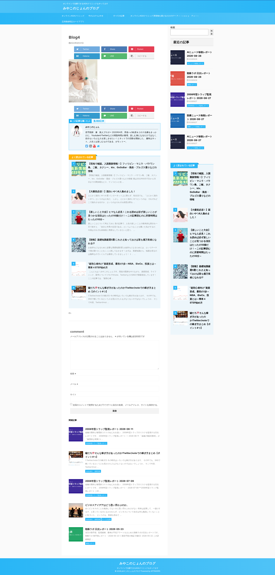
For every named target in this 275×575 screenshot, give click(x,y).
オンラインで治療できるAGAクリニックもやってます (137, 568)
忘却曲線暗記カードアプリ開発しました (73, 22)
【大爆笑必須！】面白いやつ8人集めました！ (111, 191)
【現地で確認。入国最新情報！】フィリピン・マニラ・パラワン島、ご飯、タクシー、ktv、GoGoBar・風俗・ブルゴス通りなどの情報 (122, 167)
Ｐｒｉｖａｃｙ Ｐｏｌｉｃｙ (187, 17)
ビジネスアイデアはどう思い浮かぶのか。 (107, 505)
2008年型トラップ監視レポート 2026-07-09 (109, 481)
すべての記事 (118, 16)
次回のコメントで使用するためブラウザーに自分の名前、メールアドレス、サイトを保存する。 (116, 405)
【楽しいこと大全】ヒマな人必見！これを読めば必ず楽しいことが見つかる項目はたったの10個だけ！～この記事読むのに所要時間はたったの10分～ (122, 215)
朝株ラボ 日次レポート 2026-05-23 (104, 529)
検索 (172, 27)
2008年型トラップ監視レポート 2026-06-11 (109, 429)
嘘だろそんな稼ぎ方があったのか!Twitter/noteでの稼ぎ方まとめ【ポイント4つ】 (200, 320)
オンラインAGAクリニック (73, 16)
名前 (73, 373)
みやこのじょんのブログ (81, 8)
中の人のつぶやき (96, 16)
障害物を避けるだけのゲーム (165, 17)
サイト (73, 394)
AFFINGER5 (155, 571)
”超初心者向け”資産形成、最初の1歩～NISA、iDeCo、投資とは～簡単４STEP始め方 (200, 295)
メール (74, 384)
